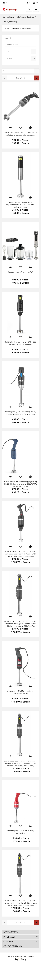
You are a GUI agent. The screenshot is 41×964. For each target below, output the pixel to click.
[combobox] (20, 51)
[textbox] (18, 51)
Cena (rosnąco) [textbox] (8, 71)
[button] (35, 2)
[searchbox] (17, 58)
